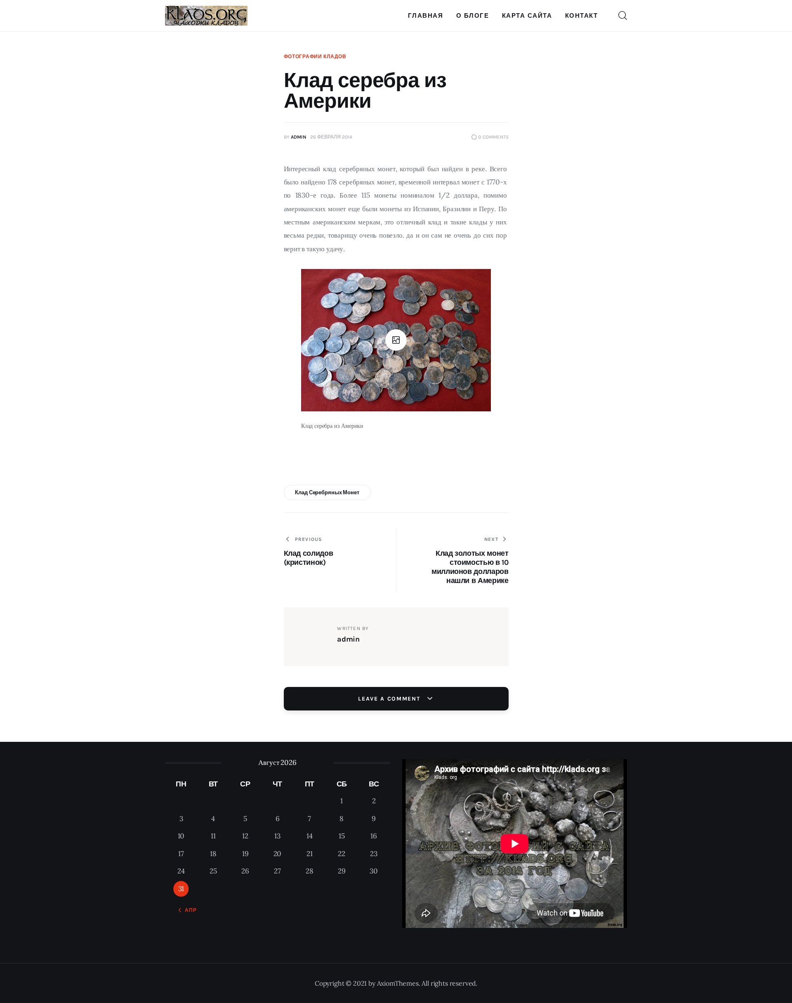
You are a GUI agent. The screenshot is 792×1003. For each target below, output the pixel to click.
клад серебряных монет (327, 492)
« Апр (188, 910)
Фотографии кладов (315, 56)
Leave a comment (390, 698)
